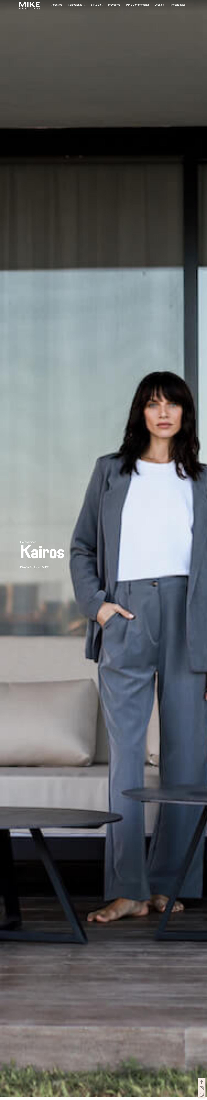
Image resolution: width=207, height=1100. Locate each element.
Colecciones (75, 5)
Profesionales (177, 5)
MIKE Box (96, 5)
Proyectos (114, 5)
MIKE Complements (137, 5)
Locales (159, 5)
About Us (57, 5)
